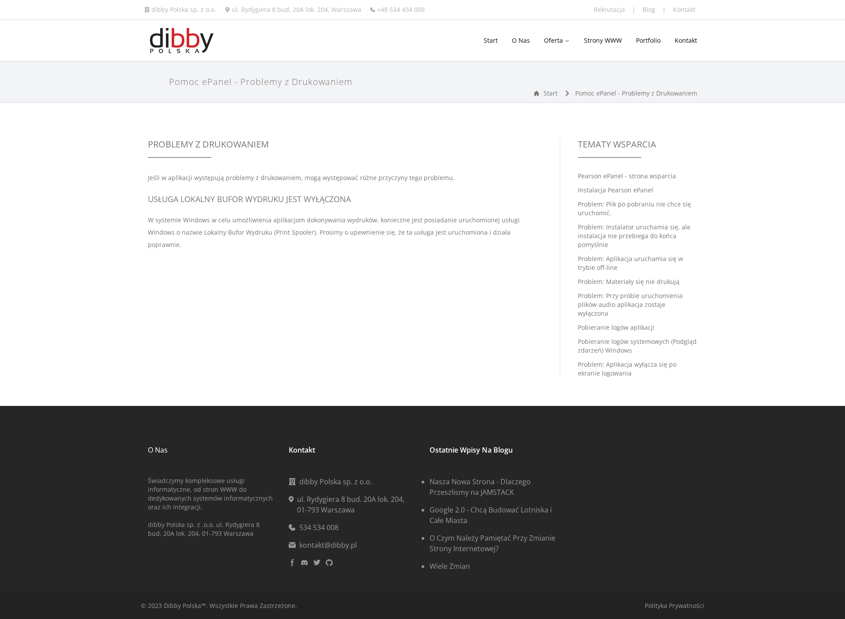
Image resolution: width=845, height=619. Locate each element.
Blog (650, 9)
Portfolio (648, 40)
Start (491, 40)
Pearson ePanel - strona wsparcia (627, 176)
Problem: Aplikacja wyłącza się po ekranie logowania (627, 368)
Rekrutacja (610, 9)
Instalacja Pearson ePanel (615, 190)
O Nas (521, 40)
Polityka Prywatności (674, 605)
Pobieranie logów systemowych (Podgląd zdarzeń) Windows (637, 345)
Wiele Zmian (450, 566)
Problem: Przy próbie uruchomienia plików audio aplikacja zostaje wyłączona (630, 304)
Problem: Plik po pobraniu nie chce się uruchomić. (634, 208)
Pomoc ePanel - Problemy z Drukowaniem (636, 93)
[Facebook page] (292, 562)
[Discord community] (304, 562)
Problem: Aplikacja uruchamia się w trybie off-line (630, 263)
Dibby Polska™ (185, 605)
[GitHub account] (329, 562)
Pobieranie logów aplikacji (616, 327)
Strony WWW (603, 40)
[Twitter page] (316, 562)
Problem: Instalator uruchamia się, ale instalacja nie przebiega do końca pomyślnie (634, 236)
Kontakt (684, 9)
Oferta (554, 40)
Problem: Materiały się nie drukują (629, 281)
